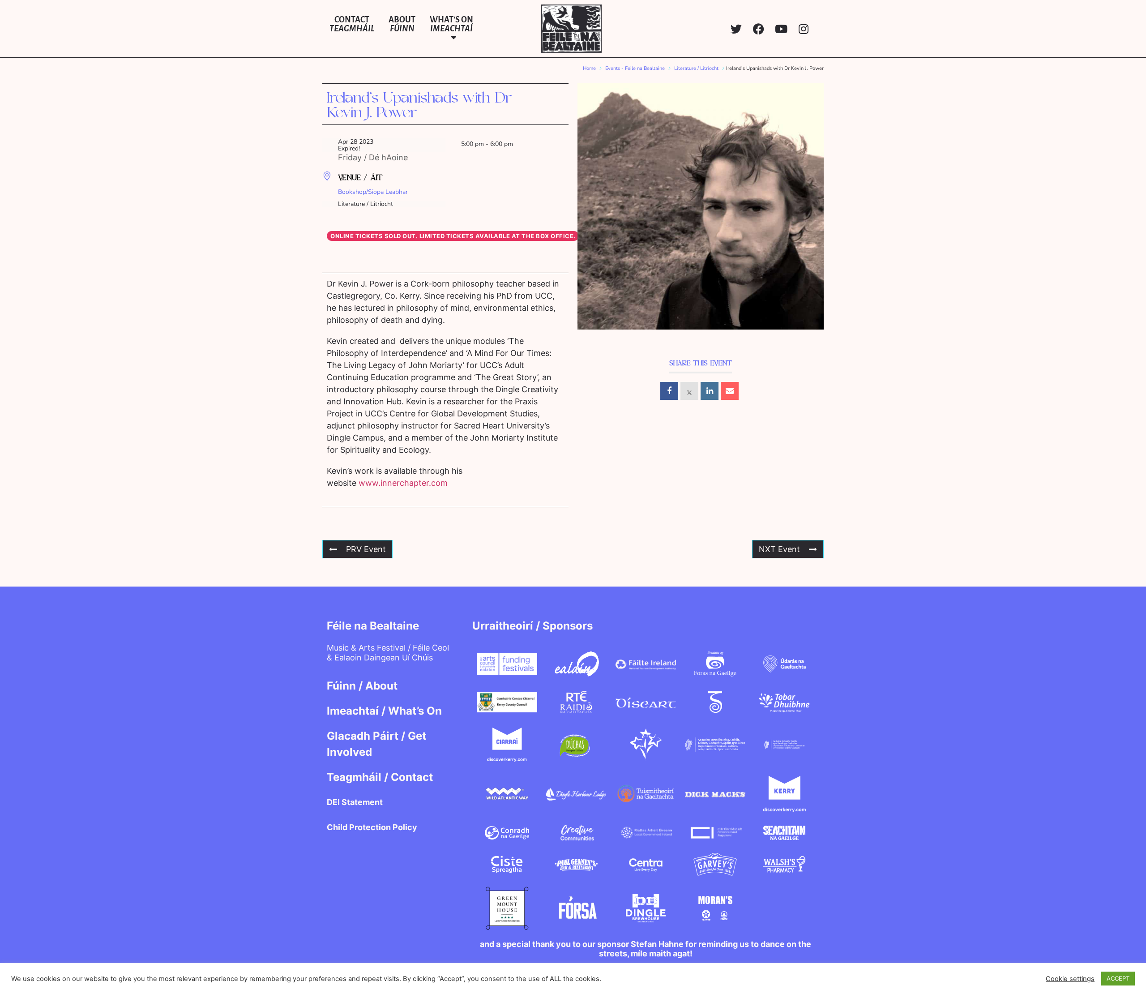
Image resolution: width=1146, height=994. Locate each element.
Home (589, 68)
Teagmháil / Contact (380, 777)
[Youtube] (781, 29)
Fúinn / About (362, 685)
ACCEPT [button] (1118, 978)
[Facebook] (758, 29)
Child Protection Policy (372, 827)
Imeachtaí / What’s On (384, 710)
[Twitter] (736, 29)
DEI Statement (355, 802)
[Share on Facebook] (669, 391)
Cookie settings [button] (1070, 979)
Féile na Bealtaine (373, 625)
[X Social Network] (689, 391)
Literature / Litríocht (696, 68)
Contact (351, 24)
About (402, 24)
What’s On (451, 24)
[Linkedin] (709, 391)
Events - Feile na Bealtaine (635, 68)
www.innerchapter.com (403, 483)
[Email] (730, 391)
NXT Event (779, 549)
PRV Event (366, 549)
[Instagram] (803, 29)
